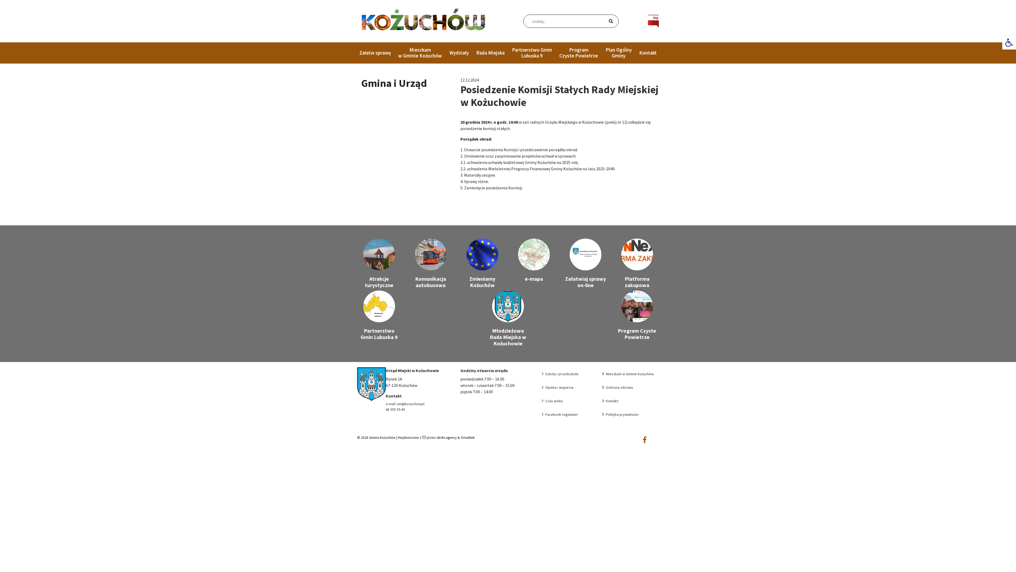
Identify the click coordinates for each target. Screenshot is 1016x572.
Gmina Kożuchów (382, 437)
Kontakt (648, 53)
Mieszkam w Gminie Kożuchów (420, 53)
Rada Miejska (490, 53)
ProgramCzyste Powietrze (578, 53)
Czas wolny (554, 401)
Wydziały (459, 53)
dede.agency (447, 437)
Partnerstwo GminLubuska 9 (532, 53)
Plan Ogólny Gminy (619, 53)
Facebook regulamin (561, 414)
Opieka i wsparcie (559, 387)
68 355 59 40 (395, 409)
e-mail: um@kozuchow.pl (405, 403)
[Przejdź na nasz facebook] (644, 440)
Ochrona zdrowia (619, 387)
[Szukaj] (604, 22)
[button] (1009, 43)
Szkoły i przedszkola (561, 374)
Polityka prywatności (622, 414)
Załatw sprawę (375, 53)
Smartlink (468, 437)
